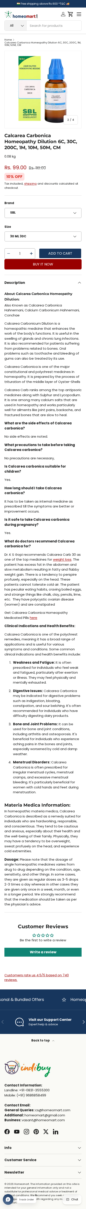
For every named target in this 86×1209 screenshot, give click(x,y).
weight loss (62, 559)
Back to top (40, 1040)
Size (7, 227)
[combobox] (43, 26)
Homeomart (21, 1184)
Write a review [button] (43, 952)
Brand (9, 203)
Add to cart (60, 253)
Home (8, 40)
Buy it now (43, 264)
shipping (30, 183)
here (33, 617)
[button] (70, 14)
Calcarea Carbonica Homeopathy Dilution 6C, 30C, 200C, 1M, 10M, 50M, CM (42, 44)
